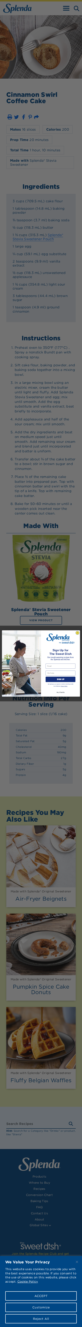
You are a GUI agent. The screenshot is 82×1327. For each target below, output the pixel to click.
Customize (41, 1307)
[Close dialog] (77, 633)
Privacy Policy (64, 686)
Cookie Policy (27, 1281)
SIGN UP (60, 679)
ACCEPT (41, 1296)
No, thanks (61, 692)
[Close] (77, 1262)
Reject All (41, 1318)
